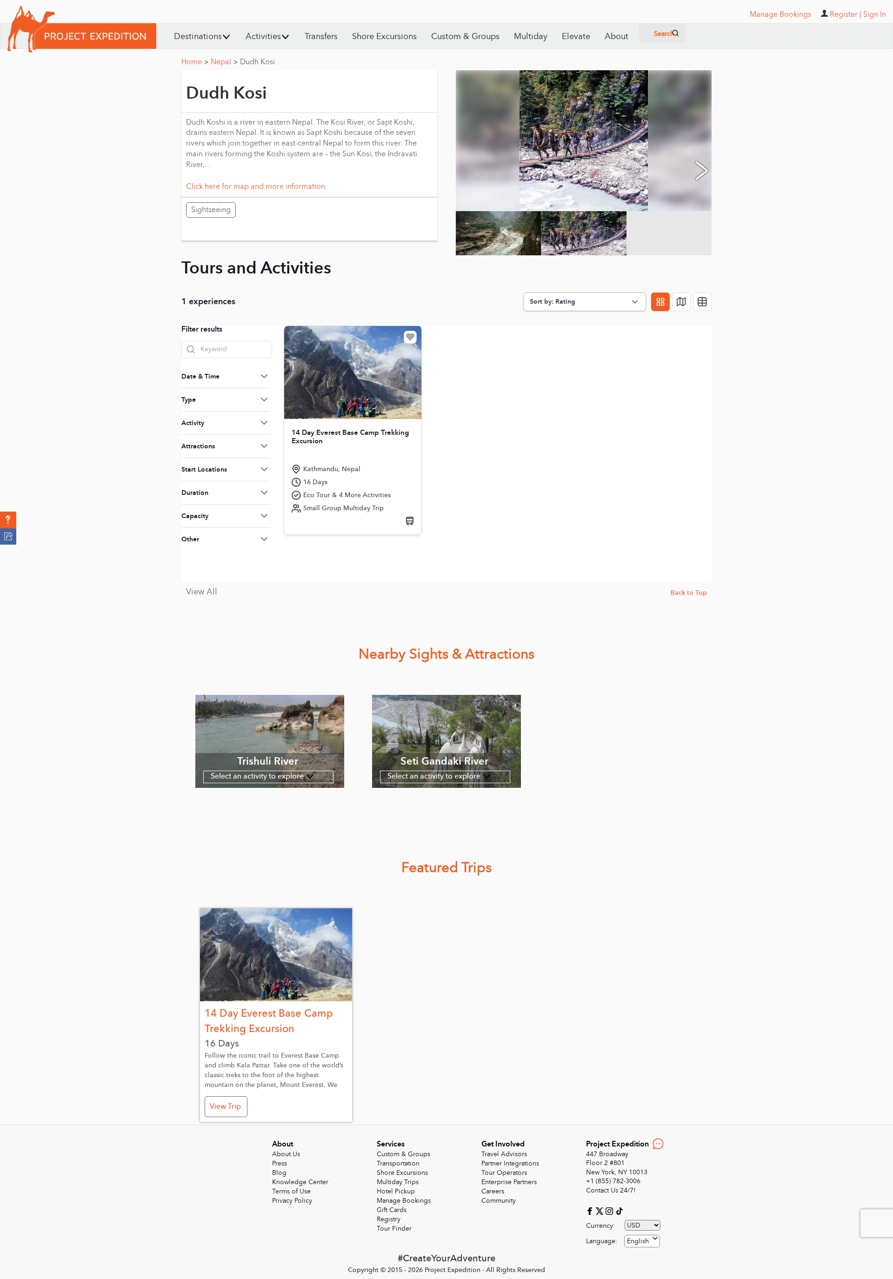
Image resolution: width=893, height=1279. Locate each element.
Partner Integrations (510, 1163)
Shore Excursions (384, 36)
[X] (601, 1210)
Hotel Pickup (396, 1191)
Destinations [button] (198, 36)
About (616, 36)
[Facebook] (591, 1210)
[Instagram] (610, 1210)
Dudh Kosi (257, 62)
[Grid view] (660, 302)
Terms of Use (291, 1191)
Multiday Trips (398, 1182)
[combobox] (642, 1241)
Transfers (321, 36)
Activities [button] (263, 36)
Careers (492, 1191)
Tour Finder (394, 1228)
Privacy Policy (292, 1200)
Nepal (224, 62)
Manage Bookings (404, 1200)
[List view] (702, 302)
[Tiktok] (619, 1210)
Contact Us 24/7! (611, 1190)
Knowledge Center (300, 1182)
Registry (388, 1219)
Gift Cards (392, 1210)
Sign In (874, 14)
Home (194, 62)
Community (498, 1200)
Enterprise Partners (509, 1182)
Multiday (530, 36)
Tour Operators (504, 1172)
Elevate (576, 36)
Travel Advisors (504, 1154)
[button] (8, 520)
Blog (279, 1172)
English (638, 1241)
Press (279, 1163)
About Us (286, 1154)
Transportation (398, 1163)
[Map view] (681, 302)
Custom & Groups (465, 36)
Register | (845, 14)
